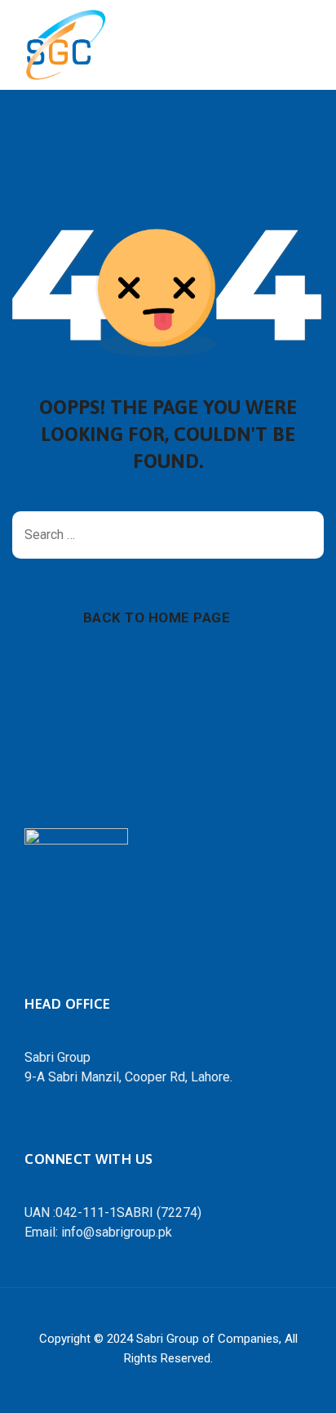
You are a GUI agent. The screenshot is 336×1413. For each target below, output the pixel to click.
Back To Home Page (157, 617)
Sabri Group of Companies (207, 1338)
